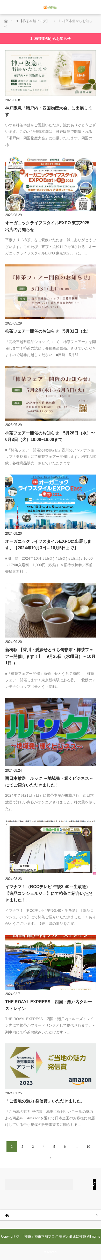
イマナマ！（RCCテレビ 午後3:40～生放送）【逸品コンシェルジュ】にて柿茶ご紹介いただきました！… (48, 893)
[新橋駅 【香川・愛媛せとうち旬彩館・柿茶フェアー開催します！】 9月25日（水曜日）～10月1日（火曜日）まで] (50, 610)
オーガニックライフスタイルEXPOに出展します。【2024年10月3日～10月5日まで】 (48, 544)
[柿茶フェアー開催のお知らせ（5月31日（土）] (50, 291)
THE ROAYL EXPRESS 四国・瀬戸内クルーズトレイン (48, 1005)
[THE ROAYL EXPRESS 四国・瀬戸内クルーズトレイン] (50, 962)
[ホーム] (50, 1215)
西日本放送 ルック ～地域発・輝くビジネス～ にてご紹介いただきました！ (50, 781)
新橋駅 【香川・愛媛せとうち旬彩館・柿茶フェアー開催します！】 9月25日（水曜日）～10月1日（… (50, 656)
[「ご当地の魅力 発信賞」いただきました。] (50, 1066)
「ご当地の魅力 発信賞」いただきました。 (45, 1101)
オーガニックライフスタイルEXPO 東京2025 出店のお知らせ (49, 226)
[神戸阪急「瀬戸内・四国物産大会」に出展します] (50, 73)
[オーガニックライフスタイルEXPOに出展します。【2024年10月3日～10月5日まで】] (50, 502)
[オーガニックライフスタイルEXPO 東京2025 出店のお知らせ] (50, 183)
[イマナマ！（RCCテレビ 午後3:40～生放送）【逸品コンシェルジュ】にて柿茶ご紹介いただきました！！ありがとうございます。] (50, 847)
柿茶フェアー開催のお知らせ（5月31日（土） (48, 331)
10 (88, 1147)
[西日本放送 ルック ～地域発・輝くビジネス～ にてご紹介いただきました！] (50, 732)
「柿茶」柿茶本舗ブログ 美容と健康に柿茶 (53, 1236)
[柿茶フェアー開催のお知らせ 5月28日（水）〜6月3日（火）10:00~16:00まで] (50, 393)
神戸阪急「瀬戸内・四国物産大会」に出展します (48, 111)
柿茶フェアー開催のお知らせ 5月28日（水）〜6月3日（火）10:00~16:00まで (50, 436)
